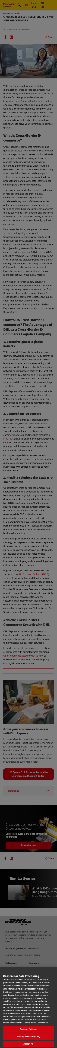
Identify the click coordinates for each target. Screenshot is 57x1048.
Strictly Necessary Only (28, 1036)
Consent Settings (28, 1029)
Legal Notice (42, 1023)
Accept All (28, 1044)
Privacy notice (30, 1023)
